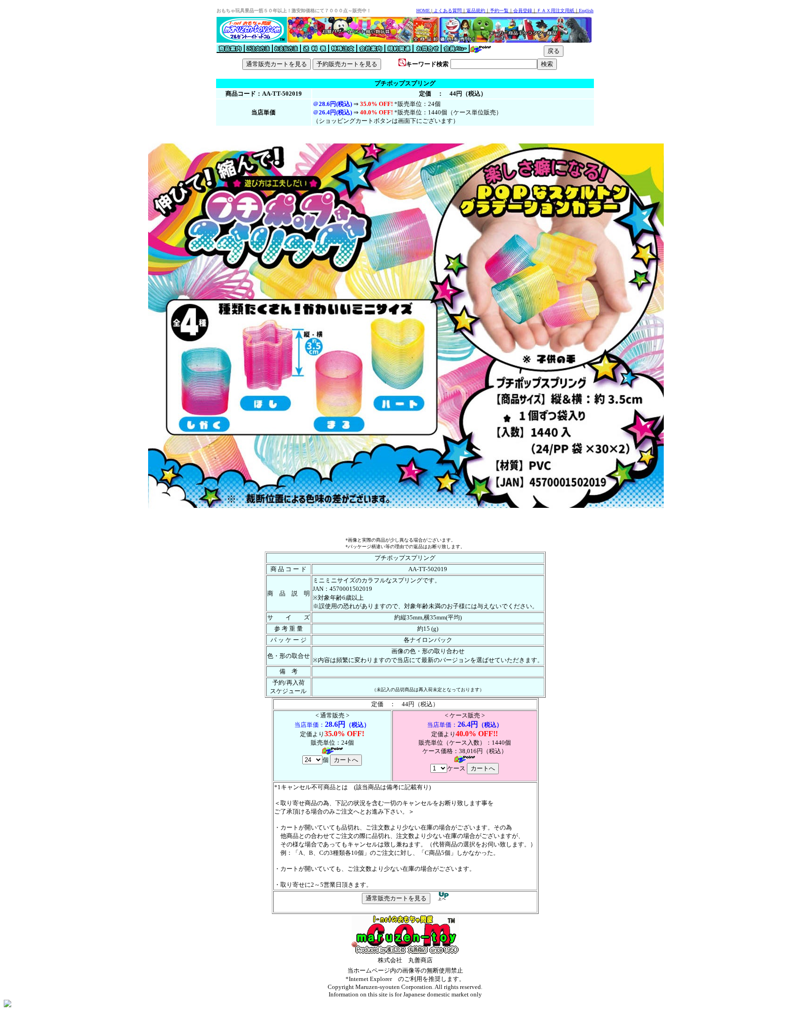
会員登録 (522, 10)
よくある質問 (448, 10)
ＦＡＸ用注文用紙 (555, 10)
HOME (423, 10)
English (586, 10)
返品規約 (475, 10)
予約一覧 (499, 10)
